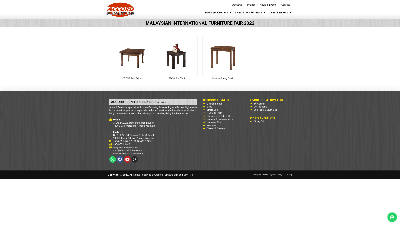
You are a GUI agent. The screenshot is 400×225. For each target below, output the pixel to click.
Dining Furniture (278, 12)
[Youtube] (127, 159)
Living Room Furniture (248, 12)
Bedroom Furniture (216, 12)
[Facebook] (120, 159)
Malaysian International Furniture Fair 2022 (200, 23)
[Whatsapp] (112, 159)
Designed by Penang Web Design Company (272, 174)
